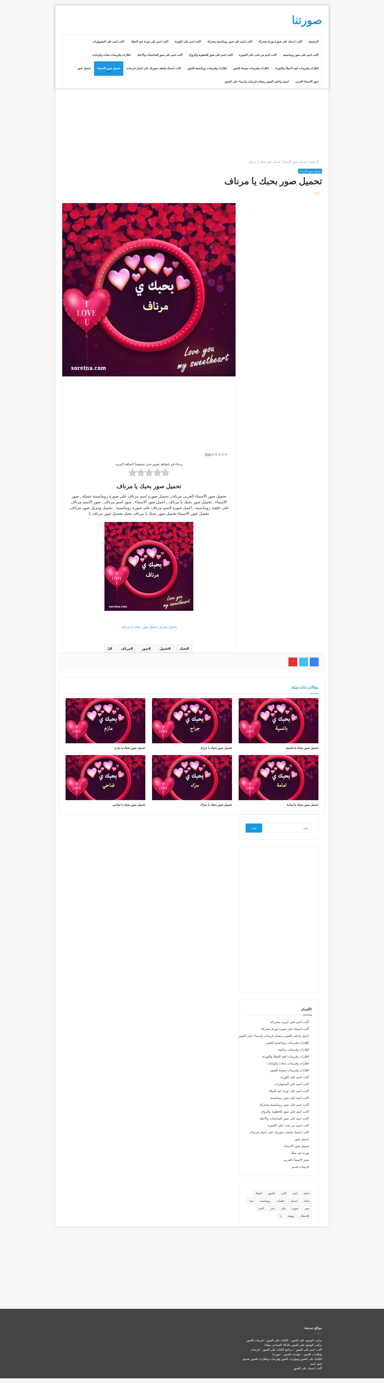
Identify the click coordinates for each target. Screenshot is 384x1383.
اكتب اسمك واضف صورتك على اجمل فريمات (153, 68)
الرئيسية (313, 41)
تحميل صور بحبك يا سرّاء (216, 804)
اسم (295, 1193)
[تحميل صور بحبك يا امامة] (278, 777)
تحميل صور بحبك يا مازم (129, 747)
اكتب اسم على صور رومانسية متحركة (229, 41)
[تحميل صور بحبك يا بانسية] (278, 720)
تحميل (164, 648)
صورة (295, 1208)
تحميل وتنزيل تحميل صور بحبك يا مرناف (149, 627)
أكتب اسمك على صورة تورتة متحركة (280, 41)
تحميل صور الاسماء (108, 68)
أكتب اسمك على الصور (308, 1368)
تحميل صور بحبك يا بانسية (302, 747)
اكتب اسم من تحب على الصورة (258, 54)
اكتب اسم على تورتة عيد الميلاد (149, 41)
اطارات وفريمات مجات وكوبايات (111, 54)
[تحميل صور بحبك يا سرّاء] (192, 777)
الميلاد (258, 1193)
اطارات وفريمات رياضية (293, 1049)
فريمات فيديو (300, 1166)
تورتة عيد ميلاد (300, 1153)
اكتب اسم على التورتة (188, 41)
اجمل (306, 1193)
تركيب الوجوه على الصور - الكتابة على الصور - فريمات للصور (284, 1340)
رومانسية (265, 1200)
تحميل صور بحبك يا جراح (216, 747)
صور (145, 648)
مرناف (126, 648)
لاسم (261, 1208)
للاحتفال (304, 1215)
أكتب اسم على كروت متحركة (289, 1022)
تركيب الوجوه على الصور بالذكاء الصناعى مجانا (293, 1345)
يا (109, 648)
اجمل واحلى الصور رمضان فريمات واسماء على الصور (257, 81)
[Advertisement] (192, 124)
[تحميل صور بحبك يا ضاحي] (105, 777)
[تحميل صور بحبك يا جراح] (192, 720)
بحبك (183, 648)
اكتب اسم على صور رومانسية (301, 54)
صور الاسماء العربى (307, 81)
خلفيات (280, 1200)
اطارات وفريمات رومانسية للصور (207, 68)
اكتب (283, 1193)
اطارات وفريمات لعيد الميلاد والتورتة (297, 68)
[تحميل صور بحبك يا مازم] (105, 720)
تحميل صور (84, 68)
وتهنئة (291, 1215)
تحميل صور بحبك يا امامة (302, 804)
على (283, 1208)
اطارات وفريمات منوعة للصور (251, 68)
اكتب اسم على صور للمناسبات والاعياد (160, 54)
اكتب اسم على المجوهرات (108, 41)
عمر (272, 1208)
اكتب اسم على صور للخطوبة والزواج (211, 54)
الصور (271, 1193)
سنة (251, 1200)
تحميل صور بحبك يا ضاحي (128, 804)
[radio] (165, 473)
